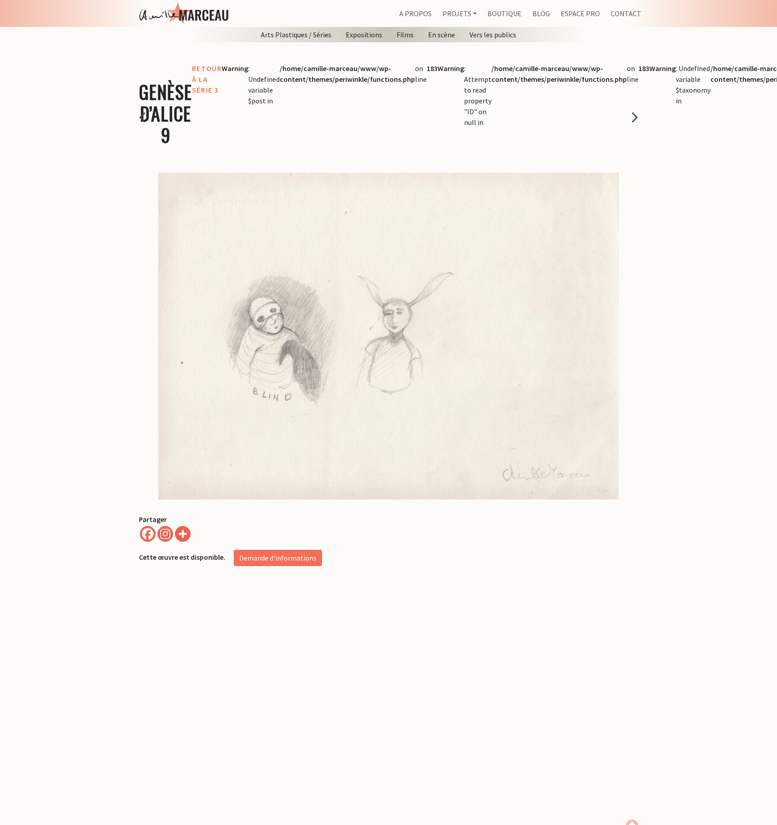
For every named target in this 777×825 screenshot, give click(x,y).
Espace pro (580, 13)
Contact (626, 13)
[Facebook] (148, 534)
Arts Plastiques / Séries (296, 34)
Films (405, 34)
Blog (541, 13)
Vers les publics (492, 34)
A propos (415, 13)
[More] (183, 534)
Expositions (364, 34)
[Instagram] (165, 534)
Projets (456, 13)
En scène (441, 34)
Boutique (504, 13)
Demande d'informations (278, 557)
